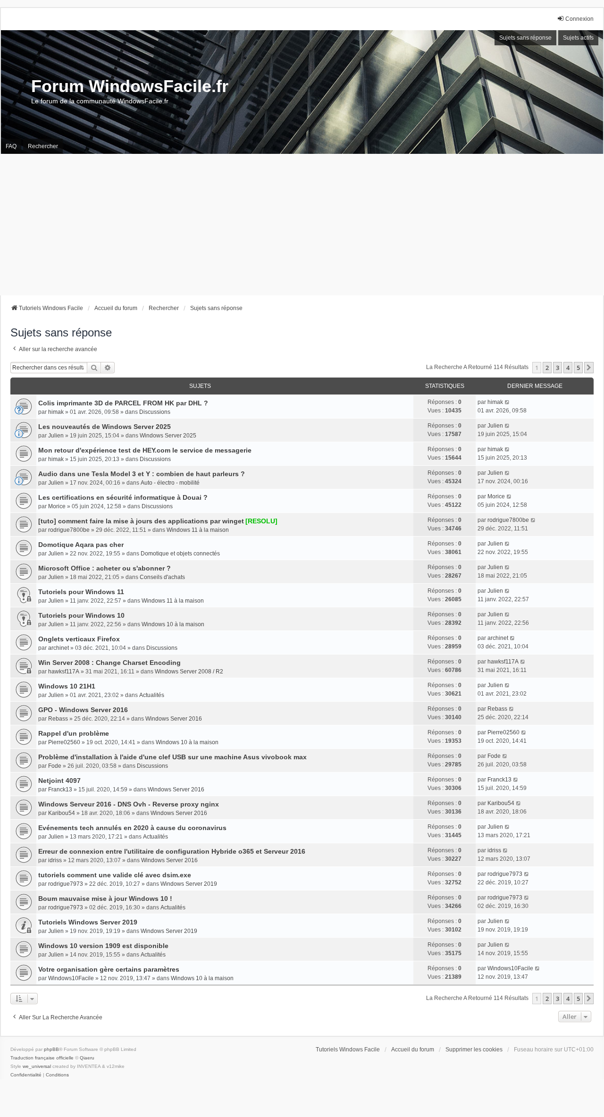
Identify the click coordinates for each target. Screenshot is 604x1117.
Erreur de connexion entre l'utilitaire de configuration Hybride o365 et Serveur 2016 (171, 851)
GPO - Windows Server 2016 (83, 710)
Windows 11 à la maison (198, 530)
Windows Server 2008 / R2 (189, 671)
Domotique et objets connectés (180, 553)
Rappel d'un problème (73, 733)
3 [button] (557, 367)
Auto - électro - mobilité (170, 482)
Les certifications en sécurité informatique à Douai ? (123, 497)
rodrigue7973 (65, 884)
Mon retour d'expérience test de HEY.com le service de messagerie (145, 450)
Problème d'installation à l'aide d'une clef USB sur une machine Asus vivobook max (172, 757)
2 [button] (547, 367)
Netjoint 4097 (59, 780)
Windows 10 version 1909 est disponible (103, 945)
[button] (589, 367)
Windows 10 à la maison (173, 624)
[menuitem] (26, 1075)
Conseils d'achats (162, 577)
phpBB (51, 1049)
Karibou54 (61, 813)
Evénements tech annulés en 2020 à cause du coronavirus (132, 827)
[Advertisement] (302, 225)
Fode (54, 766)
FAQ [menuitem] (11, 146)
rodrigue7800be (69, 530)
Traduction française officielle (42, 1057)
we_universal (37, 1066)
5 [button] (578, 367)
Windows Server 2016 (173, 718)
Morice (57, 506)
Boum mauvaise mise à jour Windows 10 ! (105, 898)
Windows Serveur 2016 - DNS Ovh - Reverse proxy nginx (128, 804)
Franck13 (60, 789)
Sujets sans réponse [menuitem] (525, 37)
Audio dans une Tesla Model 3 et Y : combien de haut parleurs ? (141, 474)
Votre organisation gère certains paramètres (108, 969)
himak (56, 412)
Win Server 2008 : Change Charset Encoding (109, 662)
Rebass (58, 718)
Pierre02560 (64, 742)
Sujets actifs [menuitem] (578, 37)
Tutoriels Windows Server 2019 (87, 922)
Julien (56, 435)
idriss (55, 860)
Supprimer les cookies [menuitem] (474, 1049)
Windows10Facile (71, 978)
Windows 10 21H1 (66, 686)
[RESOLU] (261, 521)
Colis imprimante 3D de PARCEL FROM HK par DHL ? (123, 403)
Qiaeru (87, 1057)
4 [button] (568, 367)
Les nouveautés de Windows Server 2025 (104, 426)
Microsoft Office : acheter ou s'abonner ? (104, 568)
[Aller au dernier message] (507, 402)
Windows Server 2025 (168, 435)
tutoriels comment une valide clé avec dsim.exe (114, 875)
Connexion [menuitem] (579, 19)
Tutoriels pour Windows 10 (81, 615)
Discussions (154, 412)
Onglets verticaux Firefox (79, 639)
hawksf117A (63, 671)
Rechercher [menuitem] (43, 146)
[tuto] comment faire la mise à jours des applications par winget (141, 521)
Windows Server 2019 (188, 884)
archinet (58, 648)
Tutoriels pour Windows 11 (81, 592)
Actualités (151, 695)
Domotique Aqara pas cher (81, 544)
